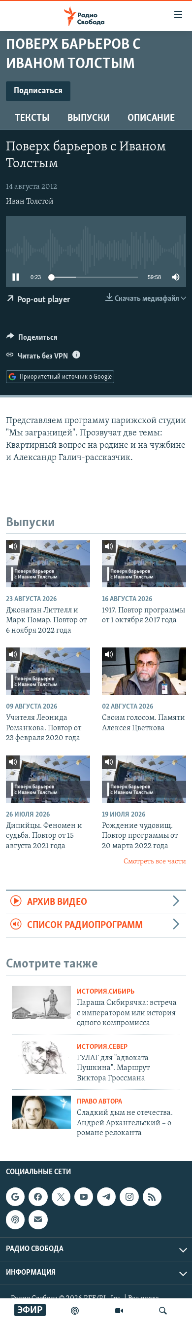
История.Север (102, 1047)
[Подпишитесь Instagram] (129, 1196)
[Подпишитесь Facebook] (38, 1196)
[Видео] (119, 1310)
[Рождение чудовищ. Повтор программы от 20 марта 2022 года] (144, 779)
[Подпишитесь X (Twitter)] (61, 1196)
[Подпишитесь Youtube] (83, 1196)
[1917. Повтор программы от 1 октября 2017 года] (144, 563)
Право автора (99, 1102)
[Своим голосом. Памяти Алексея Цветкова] (144, 671)
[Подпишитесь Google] (15, 1196)
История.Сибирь (105, 992)
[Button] (32, 339)
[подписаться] (38, 1220)
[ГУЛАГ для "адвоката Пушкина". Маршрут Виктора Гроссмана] (41, 1057)
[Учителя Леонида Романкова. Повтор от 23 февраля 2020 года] (48, 671)
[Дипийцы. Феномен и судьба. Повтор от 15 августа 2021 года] (48, 779)
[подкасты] (75, 1310)
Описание (151, 118)
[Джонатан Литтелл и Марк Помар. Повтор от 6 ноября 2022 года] (48, 563)
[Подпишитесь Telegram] (106, 1196)
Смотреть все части (155, 861)
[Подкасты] (15, 1220)
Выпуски (88, 118)
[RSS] (152, 1196)
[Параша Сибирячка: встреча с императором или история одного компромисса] (41, 1002)
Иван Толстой (30, 202)
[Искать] (163, 1310)
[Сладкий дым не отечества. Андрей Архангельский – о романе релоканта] (41, 1112)
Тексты (32, 118)
